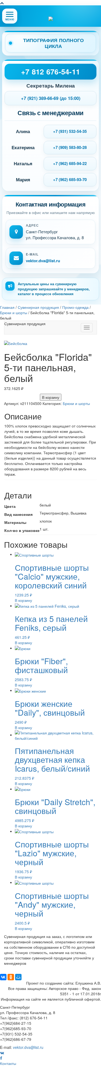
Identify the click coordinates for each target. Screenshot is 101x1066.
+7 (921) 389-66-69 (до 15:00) (50, 98)
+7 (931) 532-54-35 (70, 131)
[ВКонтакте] (3, 977)
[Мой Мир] (18, 977)
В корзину (50, 397)
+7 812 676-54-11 (50, 71)
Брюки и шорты (76, 403)
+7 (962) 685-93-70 (70, 179)
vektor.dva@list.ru (43, 261)
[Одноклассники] (11, 977)
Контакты (8, 1063)
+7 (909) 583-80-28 (70, 147)
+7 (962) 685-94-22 (70, 163)
